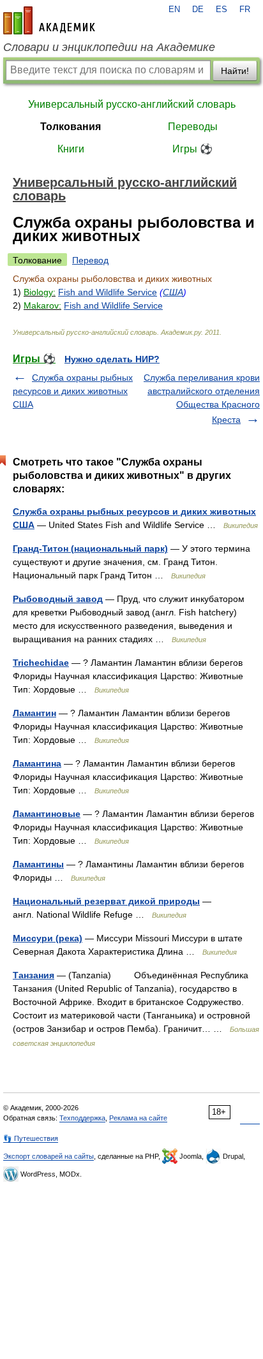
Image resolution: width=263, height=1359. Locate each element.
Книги (70, 148)
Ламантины (38, 864)
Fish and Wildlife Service (107, 292)
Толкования (70, 126)
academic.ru (49, 20)
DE (198, 9)
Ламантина (37, 763)
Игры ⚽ (192, 148)
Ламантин (34, 713)
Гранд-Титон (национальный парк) (90, 548)
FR (244, 9)
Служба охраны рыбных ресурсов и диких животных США (73, 390)
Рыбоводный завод (58, 599)
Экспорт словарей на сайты (48, 1156)
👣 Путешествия (30, 1138)
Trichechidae (41, 662)
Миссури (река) (47, 938)
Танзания (33, 975)
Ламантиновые (46, 814)
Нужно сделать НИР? (112, 359)
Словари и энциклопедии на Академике (109, 47)
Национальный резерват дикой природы (106, 901)
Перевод (90, 260)
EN (174, 9)
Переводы (193, 126)
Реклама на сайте (138, 1118)
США (173, 292)
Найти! (235, 71)
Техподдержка (82, 1118)
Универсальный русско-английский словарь (132, 104)
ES (221, 9)
